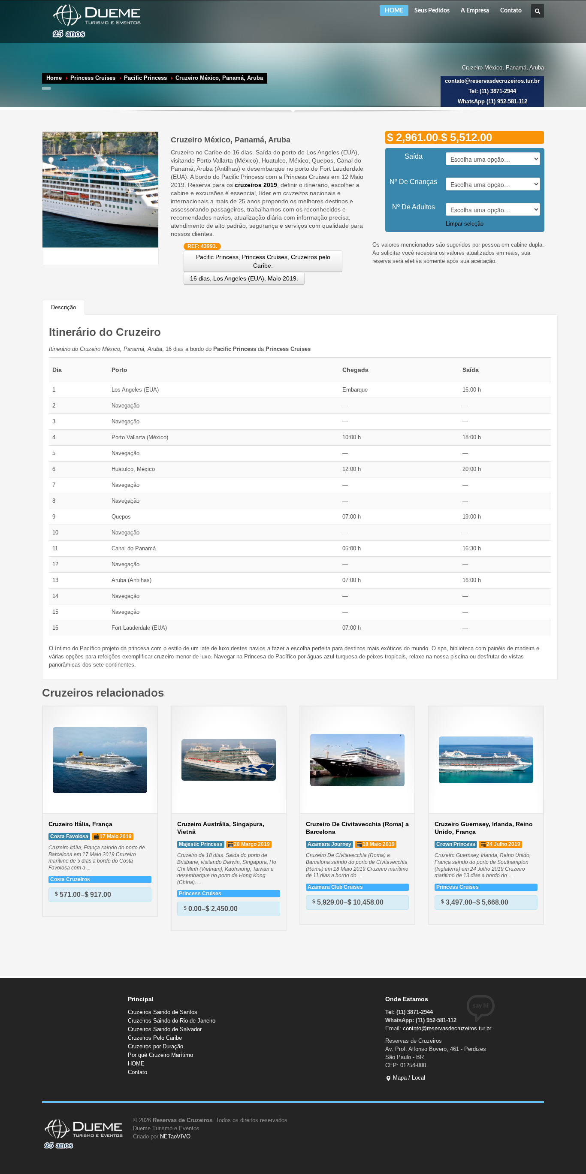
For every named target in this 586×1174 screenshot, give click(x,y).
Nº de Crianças (413, 181)
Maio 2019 (282, 278)
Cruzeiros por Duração (155, 1046)
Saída (414, 156)
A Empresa (475, 11)
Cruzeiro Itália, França (80, 824)
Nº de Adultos (413, 207)
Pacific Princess (145, 78)
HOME (394, 11)
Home (54, 78)
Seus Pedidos (432, 11)
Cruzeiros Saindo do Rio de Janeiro (171, 1020)
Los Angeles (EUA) (238, 278)
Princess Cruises (92, 78)
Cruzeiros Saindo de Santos (162, 1012)
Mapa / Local (408, 1077)
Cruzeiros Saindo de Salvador (165, 1029)
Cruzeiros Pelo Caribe (155, 1038)
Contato (511, 11)
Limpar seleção (464, 223)
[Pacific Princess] (100, 189)
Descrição (63, 307)
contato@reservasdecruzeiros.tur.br (447, 1028)
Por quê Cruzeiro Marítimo (160, 1055)
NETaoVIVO (175, 1136)
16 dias (200, 278)
